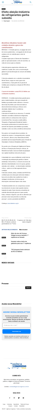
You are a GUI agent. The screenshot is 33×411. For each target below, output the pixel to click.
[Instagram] (14, 398)
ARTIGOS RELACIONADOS (10, 229)
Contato (16, 406)
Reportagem (7, 21)
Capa (4, 404)
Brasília (3, 9)
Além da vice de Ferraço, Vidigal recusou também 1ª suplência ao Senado (20, 235)
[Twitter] (18, 398)
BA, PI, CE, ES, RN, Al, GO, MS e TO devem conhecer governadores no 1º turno (9, 221)
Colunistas (9, 404)
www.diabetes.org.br (13, 203)
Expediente (16, 404)
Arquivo (10, 406)
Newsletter (22, 406)
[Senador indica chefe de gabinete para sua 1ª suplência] (6, 243)
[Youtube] (23, 398)
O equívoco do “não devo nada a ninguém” (24, 221)
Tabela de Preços (24, 404)
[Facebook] (9, 398)
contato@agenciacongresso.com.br (19, 386)
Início (3, 6)
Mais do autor (23, 229)
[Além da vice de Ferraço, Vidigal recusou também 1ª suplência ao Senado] (6, 235)
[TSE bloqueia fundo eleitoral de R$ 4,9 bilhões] (6, 251)
